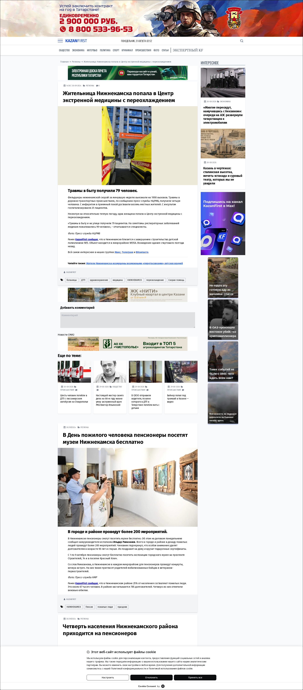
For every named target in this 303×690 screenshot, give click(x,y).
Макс (118, 252)
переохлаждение (155, 280)
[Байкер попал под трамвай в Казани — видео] (181, 372)
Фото (156, 50)
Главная (64, 61)
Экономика (78, 50)
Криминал (127, 50)
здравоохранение (99, 280)
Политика (105, 50)
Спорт (116, 50)
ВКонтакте (142, 252)
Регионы (76, 61)
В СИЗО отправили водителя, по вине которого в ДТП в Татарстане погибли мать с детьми (145, 402)
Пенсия (89, 607)
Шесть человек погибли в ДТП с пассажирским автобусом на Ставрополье (74, 398)
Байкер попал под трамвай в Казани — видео (178, 398)
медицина (118, 280)
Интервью (92, 50)
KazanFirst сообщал (86, 239)
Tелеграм (127, 252)
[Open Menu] (60, 40)
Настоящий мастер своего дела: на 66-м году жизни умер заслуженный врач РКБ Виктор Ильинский (110, 400)
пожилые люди (105, 607)
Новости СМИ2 (66, 334)
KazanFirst (71, 272)
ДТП (83, 280)
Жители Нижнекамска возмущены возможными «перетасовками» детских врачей (134, 263)
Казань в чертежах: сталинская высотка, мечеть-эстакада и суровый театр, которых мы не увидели (222, 175)
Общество (64, 50)
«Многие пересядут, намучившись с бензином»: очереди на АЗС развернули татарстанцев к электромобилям (223, 115)
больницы (72, 280)
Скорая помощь (176, 280)
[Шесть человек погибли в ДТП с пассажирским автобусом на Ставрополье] (74, 372)
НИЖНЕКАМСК (134, 280)
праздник (122, 607)
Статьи (165, 50)
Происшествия (143, 50)
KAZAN (76, 40)
